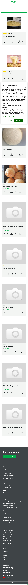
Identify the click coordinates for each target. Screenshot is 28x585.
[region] (14, 103)
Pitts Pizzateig (7, 149)
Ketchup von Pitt (8, 307)
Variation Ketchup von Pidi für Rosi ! (13, 227)
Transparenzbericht (7, 534)
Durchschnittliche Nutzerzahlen (10, 532)
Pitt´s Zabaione (8, 74)
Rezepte (5, 499)
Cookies (5, 548)
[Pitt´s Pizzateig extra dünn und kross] (14, 372)
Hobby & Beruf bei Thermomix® (10, 507)
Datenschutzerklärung (8, 546)
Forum (4, 490)
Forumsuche (6, 515)
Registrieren (6, 483)
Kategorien (5, 471)
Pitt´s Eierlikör (8, 347)
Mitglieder (5, 497)
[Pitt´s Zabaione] (14, 61)
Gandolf (7, 38)
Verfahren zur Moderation (9, 527)
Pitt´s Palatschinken (9, 268)
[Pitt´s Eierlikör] (14, 333)
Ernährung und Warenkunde (9, 503)
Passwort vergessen (7, 485)
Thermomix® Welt (7, 495)
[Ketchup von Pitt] (14, 294)
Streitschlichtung (7, 540)
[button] (1, 2)
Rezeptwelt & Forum (8, 492)
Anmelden (5, 481)
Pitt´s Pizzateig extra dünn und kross (13, 387)
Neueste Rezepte (7, 473)
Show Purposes (8, 120)
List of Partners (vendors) (8, 116)
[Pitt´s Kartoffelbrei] (14, 23)
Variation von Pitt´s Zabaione (12, 427)
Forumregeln (6, 525)
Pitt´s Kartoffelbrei (9, 36)
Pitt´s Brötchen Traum (10, 186)
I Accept (18, 120)
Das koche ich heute (8, 505)
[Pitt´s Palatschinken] (14, 254)
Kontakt (5, 557)
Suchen (5, 510)
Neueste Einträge (7, 487)
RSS (4, 559)
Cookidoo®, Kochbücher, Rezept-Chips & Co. (13, 501)
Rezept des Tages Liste (8, 475)
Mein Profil (12, 478)
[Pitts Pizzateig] (14, 137)
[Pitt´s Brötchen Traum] (14, 174)
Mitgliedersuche (7, 517)
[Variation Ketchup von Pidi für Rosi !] (14, 212)
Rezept (5, 466)
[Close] (25, 83)
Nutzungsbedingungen (8, 522)
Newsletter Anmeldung (9, 456)
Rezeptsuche (6, 469)
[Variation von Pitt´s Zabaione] (14, 414)
